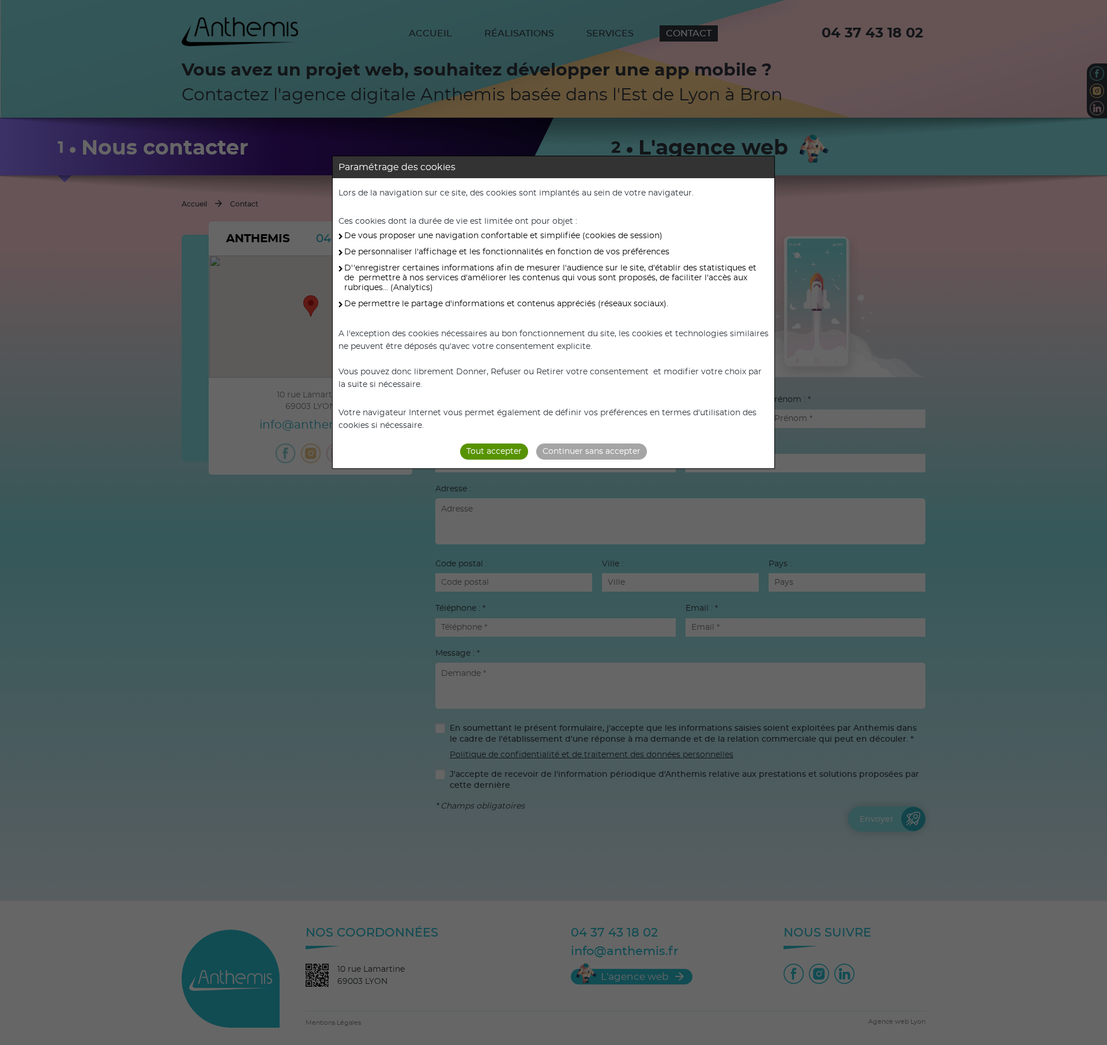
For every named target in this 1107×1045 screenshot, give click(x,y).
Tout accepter (494, 452)
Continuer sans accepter (592, 452)
